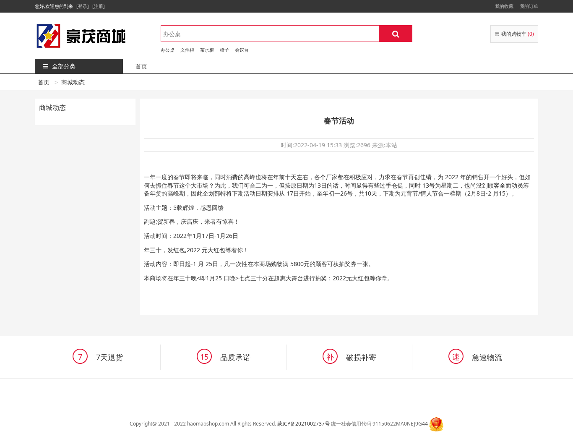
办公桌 (168, 50)
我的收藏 (504, 6)
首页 (141, 66)
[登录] (82, 6)
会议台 (242, 50)
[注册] (98, 6)
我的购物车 (517, 33)
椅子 (224, 50)
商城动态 (73, 82)
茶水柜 (207, 50)
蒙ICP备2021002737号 (303, 423)
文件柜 (187, 50)
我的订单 (529, 6)
